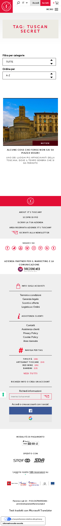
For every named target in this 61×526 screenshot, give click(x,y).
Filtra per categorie (13, 55)
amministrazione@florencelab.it (30, 504)
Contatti (30, 325)
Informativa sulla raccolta (13, 523)
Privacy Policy (30, 333)
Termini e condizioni (30, 295)
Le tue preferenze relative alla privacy (26, 519)
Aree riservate (30, 341)
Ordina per (9, 69)
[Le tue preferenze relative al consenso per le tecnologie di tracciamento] (3, 394)
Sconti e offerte (30, 303)
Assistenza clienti (30, 329)
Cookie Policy (30, 337)
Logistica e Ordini (31, 306)
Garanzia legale (31, 299)
